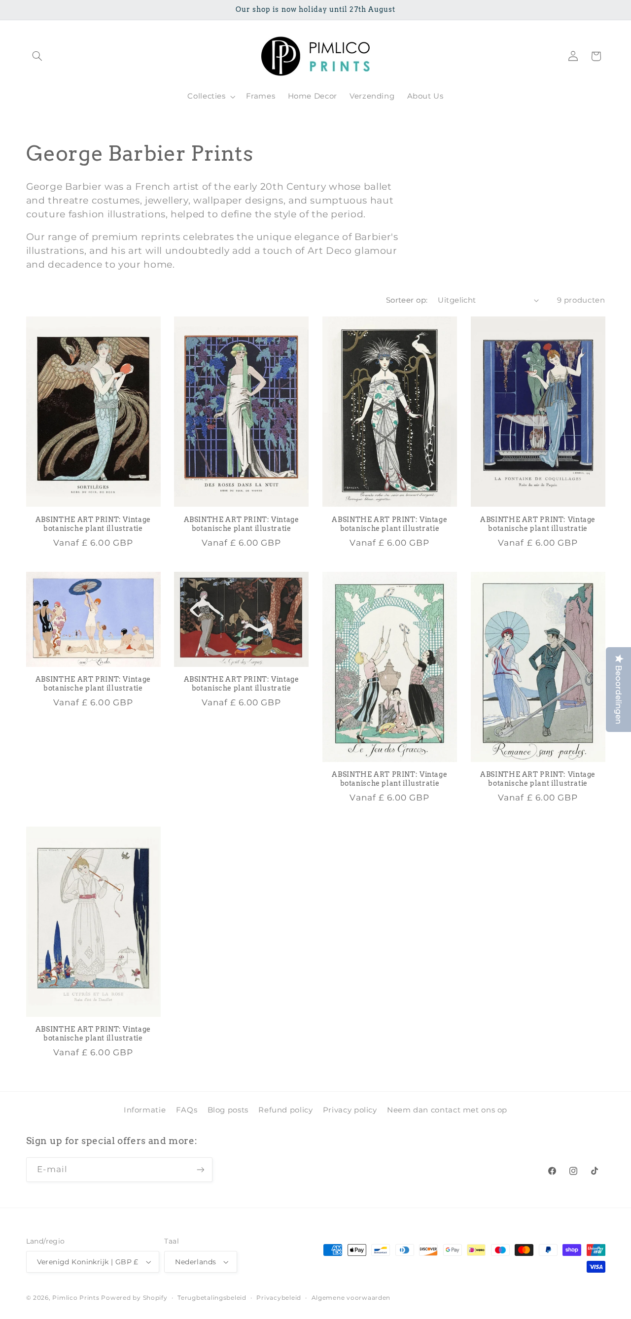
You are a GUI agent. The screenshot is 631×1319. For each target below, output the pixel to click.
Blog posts (228, 1110)
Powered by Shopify (134, 1297)
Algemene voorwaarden (351, 1297)
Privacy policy (350, 1110)
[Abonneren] (200, 1169)
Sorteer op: (407, 300)
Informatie (145, 1110)
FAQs (187, 1110)
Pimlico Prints (75, 1297)
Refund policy (285, 1110)
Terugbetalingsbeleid (211, 1297)
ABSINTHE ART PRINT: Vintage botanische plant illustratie (93, 524)
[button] (37, 56)
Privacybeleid (278, 1297)
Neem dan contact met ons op (447, 1110)
